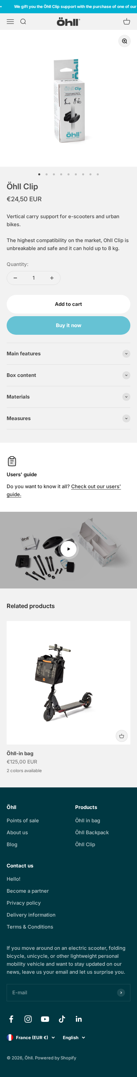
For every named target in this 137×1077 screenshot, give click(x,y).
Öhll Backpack (92, 832)
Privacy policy (24, 903)
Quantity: (17, 264)
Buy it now (68, 325)
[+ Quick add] (122, 736)
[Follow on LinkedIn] (78, 1019)
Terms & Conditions (30, 927)
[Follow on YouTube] (45, 1019)
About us (17, 832)
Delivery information (31, 915)
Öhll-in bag (20, 753)
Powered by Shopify (55, 1057)
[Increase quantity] (52, 278)
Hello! (14, 879)
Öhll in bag (87, 820)
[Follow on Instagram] (28, 1019)
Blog (12, 844)
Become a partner (28, 891)
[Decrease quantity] (15, 278)
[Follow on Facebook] (11, 1019)
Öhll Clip (85, 844)
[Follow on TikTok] (62, 1019)
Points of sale (23, 820)
